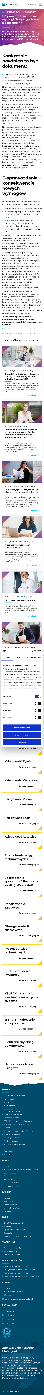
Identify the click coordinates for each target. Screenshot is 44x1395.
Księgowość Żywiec (19, 761)
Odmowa (22, 742)
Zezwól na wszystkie (22, 727)
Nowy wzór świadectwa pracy (20, 600)
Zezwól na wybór (22, 735)
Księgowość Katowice (20, 836)
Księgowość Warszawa (21, 780)
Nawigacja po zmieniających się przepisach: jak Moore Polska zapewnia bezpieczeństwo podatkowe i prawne (21, 433)
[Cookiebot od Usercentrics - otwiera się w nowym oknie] (31, 651)
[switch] (38, 703)
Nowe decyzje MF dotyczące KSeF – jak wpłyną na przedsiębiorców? (22, 491)
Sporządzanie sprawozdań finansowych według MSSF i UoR (23, 881)
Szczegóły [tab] (19, 657)
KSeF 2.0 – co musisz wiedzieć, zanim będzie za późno (21, 997)
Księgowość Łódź (17, 818)
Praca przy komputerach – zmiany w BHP (18, 546)
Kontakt (6, 328)
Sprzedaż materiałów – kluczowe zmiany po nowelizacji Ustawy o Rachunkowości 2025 (22, 376)
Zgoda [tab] (7, 657)
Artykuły (30, 12)
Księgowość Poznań (19, 799)
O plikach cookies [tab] (34, 657)
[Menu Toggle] (40, 4)
